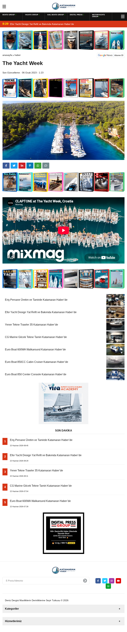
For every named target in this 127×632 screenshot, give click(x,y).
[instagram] (111, 580)
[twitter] (14, 165)
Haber (18, 55)
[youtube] (118, 580)
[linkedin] (22, 165)
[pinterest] (30, 165)
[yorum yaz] (45, 165)
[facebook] (6, 165)
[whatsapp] (108, 586)
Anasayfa (7, 55)
